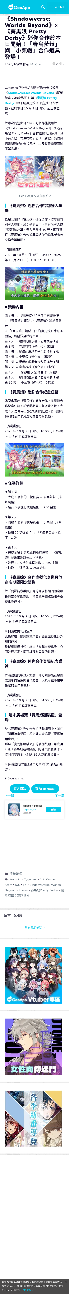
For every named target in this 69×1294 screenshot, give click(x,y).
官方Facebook (45, 789)
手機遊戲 (16, 874)
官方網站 (20, 789)
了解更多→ (27, 1290)
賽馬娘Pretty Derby (44, 890)
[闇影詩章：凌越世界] (34, 809)
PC (25, 885)
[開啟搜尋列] (43, 7)
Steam (23, 890)
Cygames (30, 879)
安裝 (53, 809)
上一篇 (9, 796)
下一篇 (59, 796)
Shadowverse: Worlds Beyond (31, 93)
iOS (17, 885)
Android (15, 879)
